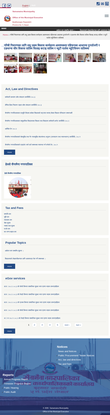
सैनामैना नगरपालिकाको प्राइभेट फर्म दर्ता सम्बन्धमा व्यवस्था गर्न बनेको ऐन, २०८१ (31, 145)
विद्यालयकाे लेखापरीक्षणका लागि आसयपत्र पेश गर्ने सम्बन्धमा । (25, 259)
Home (5, 35)
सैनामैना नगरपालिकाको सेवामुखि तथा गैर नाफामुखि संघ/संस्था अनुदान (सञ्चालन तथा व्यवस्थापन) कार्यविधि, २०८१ (42, 137)
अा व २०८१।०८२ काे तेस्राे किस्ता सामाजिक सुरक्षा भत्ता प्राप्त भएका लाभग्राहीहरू (32, 318)
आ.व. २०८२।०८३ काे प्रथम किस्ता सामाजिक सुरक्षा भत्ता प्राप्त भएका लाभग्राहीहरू (32, 302)
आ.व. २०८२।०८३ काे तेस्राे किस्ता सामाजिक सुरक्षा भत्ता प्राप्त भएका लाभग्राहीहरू (31, 294)
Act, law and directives (69, 359)
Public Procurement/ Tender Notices (76, 355)
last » (78, 325)
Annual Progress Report (16, 379)
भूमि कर (6, 217)
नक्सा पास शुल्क (9, 226)
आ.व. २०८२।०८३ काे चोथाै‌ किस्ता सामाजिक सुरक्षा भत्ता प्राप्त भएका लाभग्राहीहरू (31, 286)
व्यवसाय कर (8, 220)
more (9, 152)
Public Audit (10, 392)
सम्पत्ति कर (7, 214)
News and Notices (67, 351)
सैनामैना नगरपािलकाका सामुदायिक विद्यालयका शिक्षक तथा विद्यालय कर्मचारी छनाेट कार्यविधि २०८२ (37, 121)
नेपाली (33, 5)
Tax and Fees (65, 364)
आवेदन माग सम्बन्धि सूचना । (62, 30)
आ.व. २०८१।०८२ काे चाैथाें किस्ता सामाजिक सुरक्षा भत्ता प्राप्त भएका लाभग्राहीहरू (31, 310)
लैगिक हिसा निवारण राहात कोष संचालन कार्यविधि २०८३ (23, 105)
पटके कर (7, 229)
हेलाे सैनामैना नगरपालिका (13, 173)
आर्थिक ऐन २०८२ (11, 129)
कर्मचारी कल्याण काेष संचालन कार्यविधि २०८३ (20, 97)
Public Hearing (11, 388)
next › (67, 325)
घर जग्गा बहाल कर (10, 232)
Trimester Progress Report (17, 383)
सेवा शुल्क (7, 223)
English (25, 5)
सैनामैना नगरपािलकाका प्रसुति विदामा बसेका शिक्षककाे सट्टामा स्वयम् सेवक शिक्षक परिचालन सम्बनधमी (38, 113)
